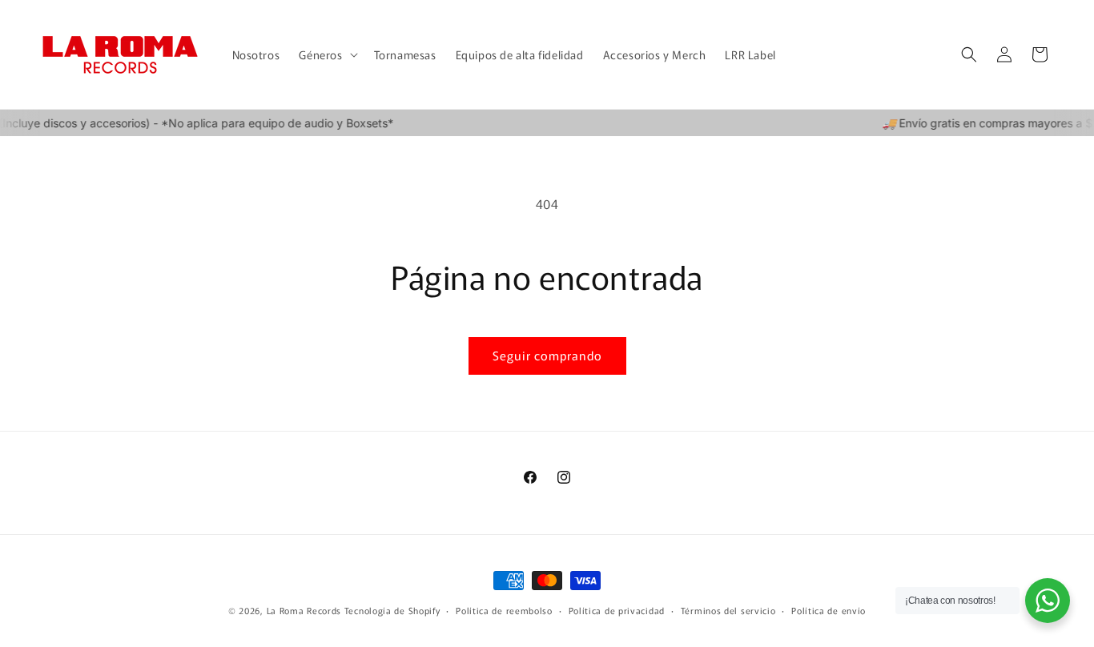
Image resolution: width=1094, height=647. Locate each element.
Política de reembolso (504, 610)
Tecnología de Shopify (392, 610)
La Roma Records (304, 610)
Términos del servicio (728, 610)
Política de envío (828, 610)
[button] (326, 54)
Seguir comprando (547, 355)
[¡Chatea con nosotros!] (1047, 600)
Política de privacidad (617, 610)
